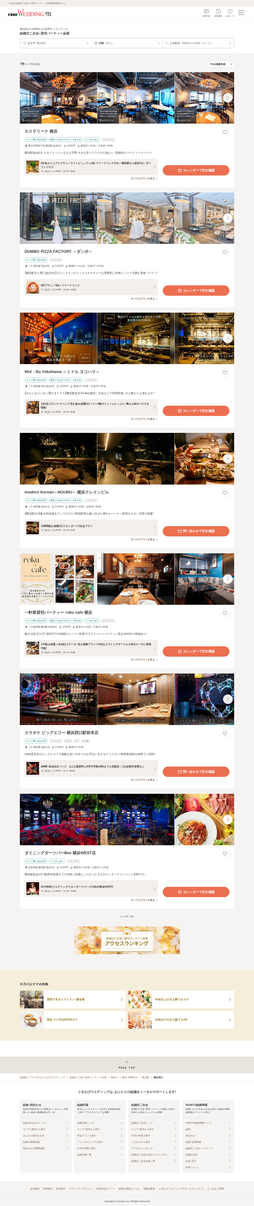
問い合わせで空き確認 (199, 531)
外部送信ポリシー (105, 1188)
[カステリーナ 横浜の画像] (127, 98)
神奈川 (114, 1077)
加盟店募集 (149, 1188)
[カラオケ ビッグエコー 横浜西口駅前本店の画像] (127, 699)
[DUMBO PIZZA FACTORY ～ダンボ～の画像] (127, 218)
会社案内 (35, 1188)
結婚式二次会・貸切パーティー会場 (87, 1077)
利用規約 (48, 1188)
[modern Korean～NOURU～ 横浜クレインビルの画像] (127, 458)
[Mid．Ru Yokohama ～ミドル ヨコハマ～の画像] (127, 338)
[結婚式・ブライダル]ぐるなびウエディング (42, 1077)
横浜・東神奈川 (130, 1077)
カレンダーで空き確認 (199, 170)
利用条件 (60, 1188)
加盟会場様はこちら (129, 1188)
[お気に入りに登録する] (225, 132)
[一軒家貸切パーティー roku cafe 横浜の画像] (127, 579)
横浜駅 (145, 1077)
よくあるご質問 (215, 1188)
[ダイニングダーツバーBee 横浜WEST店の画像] (127, 819)
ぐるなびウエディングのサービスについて (181, 1188)
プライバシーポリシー (81, 1188)
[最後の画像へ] (228, 98)
